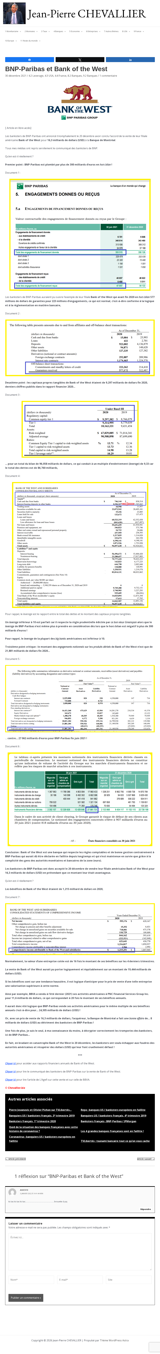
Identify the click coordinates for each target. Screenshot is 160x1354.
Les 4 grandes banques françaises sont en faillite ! (112, 1131)
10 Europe (9, 40)
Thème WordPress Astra (114, 1340)
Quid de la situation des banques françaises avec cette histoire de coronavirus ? (43, 1129)
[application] (19, 31)
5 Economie (74, 31)
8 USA (124, 31)
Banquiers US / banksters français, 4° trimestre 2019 (113, 1115)
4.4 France (60, 75)
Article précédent (15, 1159)
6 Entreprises (92, 31)
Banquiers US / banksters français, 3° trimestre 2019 (42, 1115)
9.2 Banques (90, 75)
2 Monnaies (30, 31)
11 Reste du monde (29, 40)
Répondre (145, 1209)
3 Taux (44, 31)
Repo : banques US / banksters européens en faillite (113, 1110)
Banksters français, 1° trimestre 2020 (32, 1121)
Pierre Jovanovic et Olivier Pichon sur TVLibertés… (40, 1110)
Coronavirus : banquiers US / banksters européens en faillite (42, 1139)
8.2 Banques (75, 75)
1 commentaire (108, 75)
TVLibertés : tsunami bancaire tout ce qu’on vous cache (115, 1141)
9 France (137, 31)
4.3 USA (49, 75)
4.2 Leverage (36, 75)
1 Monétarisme (11, 31)
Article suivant (146, 1159)
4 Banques (58, 31)
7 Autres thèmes (111, 31)
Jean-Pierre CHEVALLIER (87, 13)
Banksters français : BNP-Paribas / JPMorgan (108, 1121)
